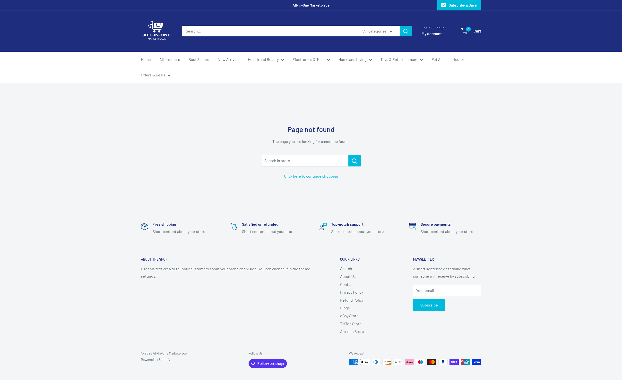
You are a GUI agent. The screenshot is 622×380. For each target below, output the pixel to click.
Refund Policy (351, 300)
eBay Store (349, 315)
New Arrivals (228, 59)
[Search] (406, 31)
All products (169, 59)
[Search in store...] (354, 160)
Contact (347, 284)
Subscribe (429, 305)
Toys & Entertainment (399, 59)
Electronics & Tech (309, 59)
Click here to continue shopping (311, 176)
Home (146, 59)
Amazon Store (352, 331)
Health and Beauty (263, 59)
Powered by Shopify (155, 359)
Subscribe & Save (463, 5)
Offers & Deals (153, 75)
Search (346, 268)
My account (432, 33)
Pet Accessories (445, 59)
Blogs (345, 308)
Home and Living (352, 59)
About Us (348, 276)
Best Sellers (199, 59)
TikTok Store (351, 323)
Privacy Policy (351, 292)
